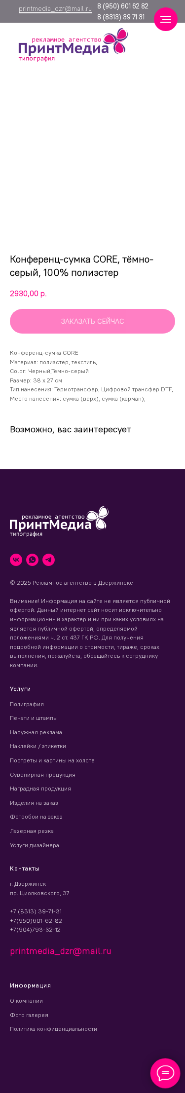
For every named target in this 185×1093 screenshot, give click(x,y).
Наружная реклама (36, 732)
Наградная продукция (40, 788)
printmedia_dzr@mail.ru (55, 8)
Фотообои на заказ (36, 816)
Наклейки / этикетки (38, 746)
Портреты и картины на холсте (52, 760)
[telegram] (48, 560)
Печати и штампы (34, 717)
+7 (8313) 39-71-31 (36, 911)
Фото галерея (29, 1014)
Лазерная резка (32, 830)
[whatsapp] (32, 560)
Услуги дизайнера (34, 845)
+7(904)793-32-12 (35, 929)
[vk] (16, 560)
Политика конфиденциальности (53, 1028)
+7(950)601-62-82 (36, 920)
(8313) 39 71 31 (123, 17)
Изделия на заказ (34, 802)
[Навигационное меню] (165, 19)
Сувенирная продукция (42, 774)
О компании (26, 1000)
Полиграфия (27, 704)
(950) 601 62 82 (124, 6)
